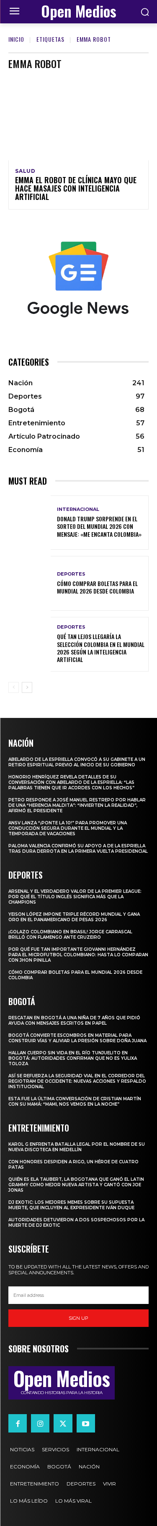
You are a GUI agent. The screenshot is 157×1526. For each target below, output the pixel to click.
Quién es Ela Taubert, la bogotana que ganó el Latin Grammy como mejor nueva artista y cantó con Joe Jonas (76, 1185)
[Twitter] (63, 1423)
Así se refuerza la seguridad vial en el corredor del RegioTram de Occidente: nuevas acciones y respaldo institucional (77, 1081)
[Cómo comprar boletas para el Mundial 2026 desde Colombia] (29, 583)
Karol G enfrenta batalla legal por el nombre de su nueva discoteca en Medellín (76, 1147)
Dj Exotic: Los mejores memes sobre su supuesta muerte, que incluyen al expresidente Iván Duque (71, 1205)
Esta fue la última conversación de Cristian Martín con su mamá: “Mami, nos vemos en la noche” (74, 1101)
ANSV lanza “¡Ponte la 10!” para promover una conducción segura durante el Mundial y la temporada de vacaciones (67, 828)
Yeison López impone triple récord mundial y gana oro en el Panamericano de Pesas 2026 (74, 917)
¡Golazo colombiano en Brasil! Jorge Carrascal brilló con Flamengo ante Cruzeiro (70, 934)
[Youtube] (86, 1423)
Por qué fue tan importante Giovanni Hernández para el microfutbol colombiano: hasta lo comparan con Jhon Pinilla (78, 955)
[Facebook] (17, 1423)
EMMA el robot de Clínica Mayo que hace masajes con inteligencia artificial (75, 188)
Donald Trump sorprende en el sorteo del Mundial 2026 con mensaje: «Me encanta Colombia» (99, 526)
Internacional (78, 509)
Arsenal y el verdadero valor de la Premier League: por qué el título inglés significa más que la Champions (75, 897)
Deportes (71, 574)
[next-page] (27, 687)
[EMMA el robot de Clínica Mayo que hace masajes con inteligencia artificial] (78, 118)
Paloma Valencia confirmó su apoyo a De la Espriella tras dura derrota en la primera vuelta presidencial (78, 848)
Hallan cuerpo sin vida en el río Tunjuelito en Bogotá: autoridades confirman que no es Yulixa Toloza (72, 1058)
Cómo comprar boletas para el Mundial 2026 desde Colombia (97, 587)
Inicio (16, 39)
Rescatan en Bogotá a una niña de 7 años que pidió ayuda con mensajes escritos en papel (74, 1020)
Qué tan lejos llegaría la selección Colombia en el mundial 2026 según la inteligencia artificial (100, 648)
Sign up (78, 1318)
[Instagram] (40, 1423)
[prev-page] (13, 687)
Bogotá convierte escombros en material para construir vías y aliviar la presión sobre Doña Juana (77, 1038)
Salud (25, 171)
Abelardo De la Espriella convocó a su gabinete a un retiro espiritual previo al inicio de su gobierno (76, 762)
